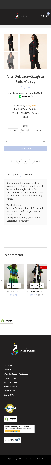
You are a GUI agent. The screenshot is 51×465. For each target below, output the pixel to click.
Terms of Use (9, 391)
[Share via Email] (37, 161)
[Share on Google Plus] (25, 161)
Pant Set (33, 109)
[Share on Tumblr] (31, 161)
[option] (33, 51)
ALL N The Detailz (30, 113)
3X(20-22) (37, 131)
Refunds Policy (10, 387)
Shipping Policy (10, 382)
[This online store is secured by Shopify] (6, 323)
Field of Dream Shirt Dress (38, 291)
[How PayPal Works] (19, 432)
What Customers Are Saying (16, 374)
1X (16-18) (13, 131)
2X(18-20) (25, 131)
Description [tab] (13, 174)
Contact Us (9, 395)
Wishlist (7, 370)
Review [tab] (28, 174)
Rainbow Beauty (14, 291)
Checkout (8, 366)
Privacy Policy (10, 378)
